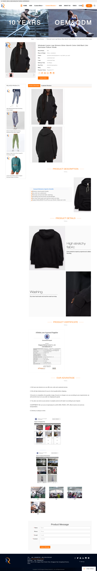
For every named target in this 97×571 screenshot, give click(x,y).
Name (36, 527)
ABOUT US (67, 5)
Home (32, 39)
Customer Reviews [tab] (46, 85)
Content (35, 538)
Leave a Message (45, 547)
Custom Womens (51, 5)
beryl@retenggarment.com (37, 559)
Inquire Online (43, 78)
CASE (80, 5)
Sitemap (82, 561)
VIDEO (74, 5)
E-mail (36, 535)
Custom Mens (38, 5)
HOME (25, 5)
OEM (30, 5)
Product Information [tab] (34, 85)
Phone (36, 531)
